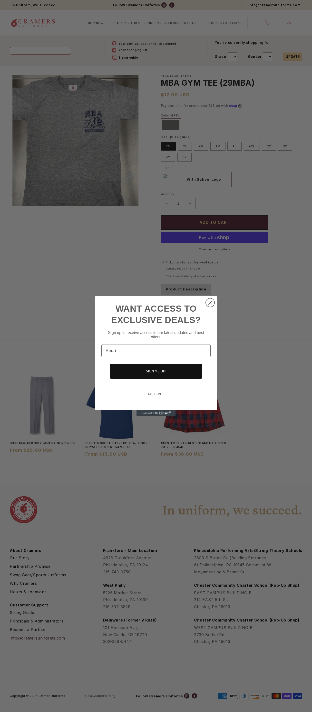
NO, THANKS (156, 394)
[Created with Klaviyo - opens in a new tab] (156, 413)
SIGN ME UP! (156, 371)
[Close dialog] (210, 302)
